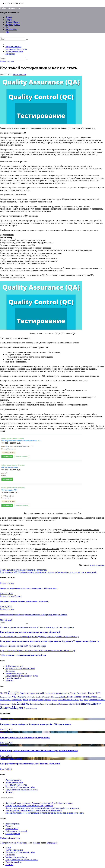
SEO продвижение (14, 51)
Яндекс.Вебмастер (59, 704)
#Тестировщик (19, 74)
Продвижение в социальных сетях (21, 676)
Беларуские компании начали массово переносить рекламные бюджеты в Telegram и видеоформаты (49, 641)
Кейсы (92, 696)
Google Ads (25, 693)
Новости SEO (6, 732)
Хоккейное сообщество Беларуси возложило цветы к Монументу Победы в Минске (33, 615)
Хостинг (9, 681)
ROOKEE (84, 693)
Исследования (81, 696)
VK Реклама (11, 29)
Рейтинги (93, 700)
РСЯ (81, 700)
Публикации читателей (16, 831)
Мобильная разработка (16, 49)
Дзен (7, 27)
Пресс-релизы (57, 700)
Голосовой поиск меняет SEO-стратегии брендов (23, 646)
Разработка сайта (13, 46)
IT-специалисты (48, 693)
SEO (98, 693)
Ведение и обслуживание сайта (20, 668)
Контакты (10, 54)
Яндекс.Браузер (45, 704)
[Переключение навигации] (1, 37)
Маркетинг (5, 699)
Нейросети (38, 700)
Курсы (98, 697)
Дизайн (69, 696)
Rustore (92, 693)
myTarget (64, 693)
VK (7, 32)
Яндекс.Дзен (75, 704)
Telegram (3, 697)
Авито (48, 697)
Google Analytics (36, 693)
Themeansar (52, 843)
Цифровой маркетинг (10, 8)
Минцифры (28, 699)
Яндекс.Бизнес (35, 704)
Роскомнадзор (5, 704)
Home (8, 847)
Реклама (101, 699)
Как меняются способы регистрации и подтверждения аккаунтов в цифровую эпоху (39, 636)
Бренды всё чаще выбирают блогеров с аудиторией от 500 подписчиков (28, 588)
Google (8, 20)
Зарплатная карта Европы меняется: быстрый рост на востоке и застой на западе (37, 650)
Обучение (47, 700)
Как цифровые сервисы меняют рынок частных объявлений (24, 601)
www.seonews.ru (97, 565)
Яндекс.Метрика (30, 708)
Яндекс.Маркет (12, 22)
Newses (36, 843)
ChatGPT (3, 693)
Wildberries (31, 697)
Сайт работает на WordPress (13, 843)
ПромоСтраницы (71, 699)
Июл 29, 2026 (6, 593)
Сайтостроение (12, 833)
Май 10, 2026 (6, 620)
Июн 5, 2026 (6, 607)
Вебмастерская (7, 61)
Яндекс (8, 17)
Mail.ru (58, 693)
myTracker (72, 693)
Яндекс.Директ (12, 24)
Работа (86, 700)
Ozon (79, 693)
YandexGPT (40, 697)
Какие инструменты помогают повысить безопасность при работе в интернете (37, 627)
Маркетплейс (16, 700)
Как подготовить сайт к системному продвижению (25, 737)
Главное (18, 596)
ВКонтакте (54, 697)
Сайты (14, 704)
